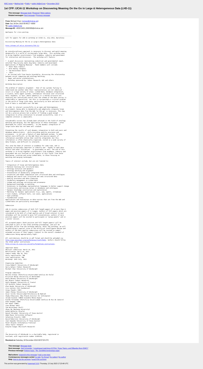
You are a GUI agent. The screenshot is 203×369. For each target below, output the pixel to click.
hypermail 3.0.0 (33, 363)
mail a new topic (44, 355)
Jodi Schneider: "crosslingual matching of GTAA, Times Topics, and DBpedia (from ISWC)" (54, 348)
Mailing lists (18, 4)
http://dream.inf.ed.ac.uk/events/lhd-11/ (22, 45)
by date (38, 357)
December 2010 (53, 4)
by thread (45, 357)
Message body (26, 13)
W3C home (8, 4)
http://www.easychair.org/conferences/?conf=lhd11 (25, 240)
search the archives (39, 359)
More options (46, 13)
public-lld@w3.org (38, 4)
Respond (36, 13)
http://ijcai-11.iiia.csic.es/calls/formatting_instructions (30, 244)
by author (62, 357)
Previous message (43, 15)
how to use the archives (22, 359)
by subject (54, 357)
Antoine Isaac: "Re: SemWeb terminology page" (42, 351)
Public (27, 4)
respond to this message (28, 355)
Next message (29, 15)
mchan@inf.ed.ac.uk (30, 21)
